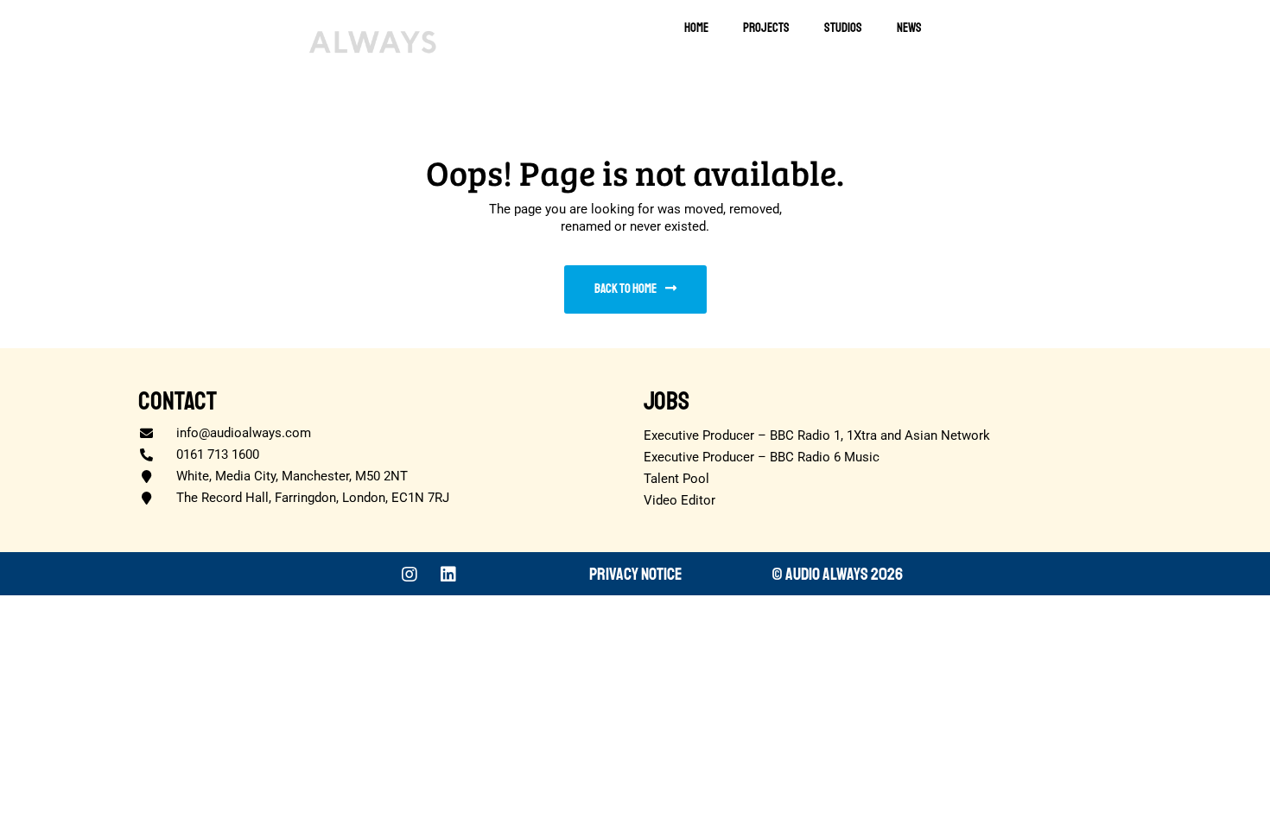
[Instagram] (409, 574)
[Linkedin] (448, 574)
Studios (843, 28)
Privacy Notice (635, 574)
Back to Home (625, 289)
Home (696, 28)
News (909, 28)
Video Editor (679, 500)
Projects (766, 28)
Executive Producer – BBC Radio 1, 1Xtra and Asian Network (817, 435)
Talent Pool (676, 478)
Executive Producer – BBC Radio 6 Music (761, 457)
